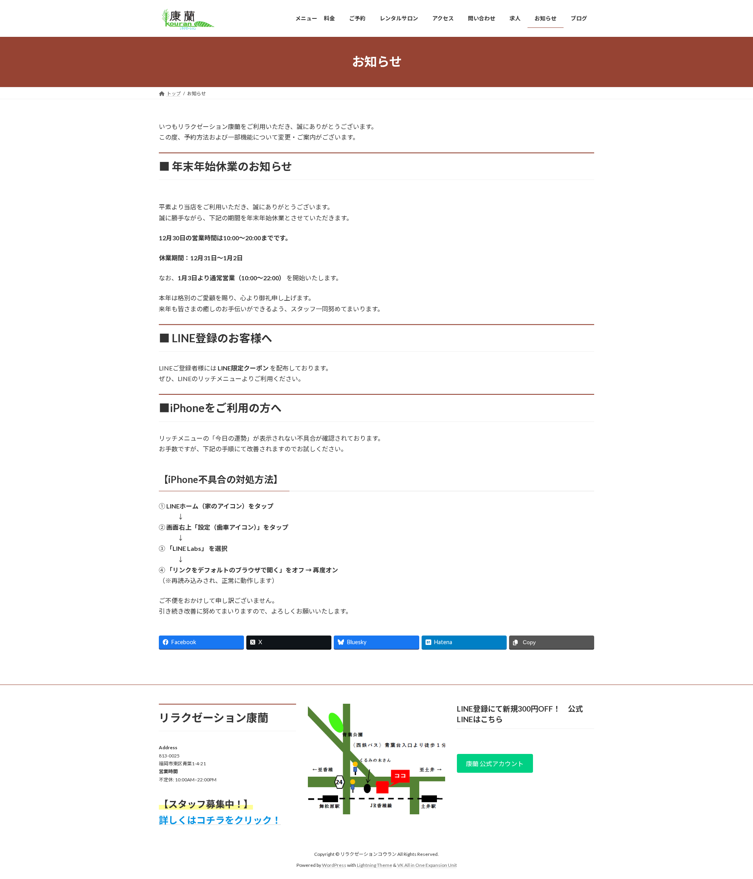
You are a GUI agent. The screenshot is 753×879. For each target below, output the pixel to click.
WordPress (334, 865)
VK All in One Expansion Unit (427, 865)
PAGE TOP (728, 845)
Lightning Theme (374, 865)
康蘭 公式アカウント (495, 763)
